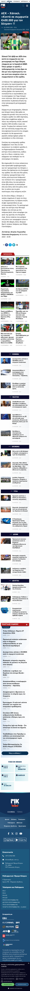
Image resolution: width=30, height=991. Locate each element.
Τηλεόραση (21, 819)
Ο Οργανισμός (6, 879)
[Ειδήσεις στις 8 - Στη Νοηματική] (21, 768)
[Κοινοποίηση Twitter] (10, 244)
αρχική (3, 1)
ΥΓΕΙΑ (16, 491)
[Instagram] (16, 833)
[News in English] (7, 786)
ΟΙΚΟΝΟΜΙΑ (15, 447)
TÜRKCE (19, 812)
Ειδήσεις (14, 819)
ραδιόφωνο (24, 1)
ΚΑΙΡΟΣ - (5, 748)
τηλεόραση (16, 1)
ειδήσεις (9, 1)
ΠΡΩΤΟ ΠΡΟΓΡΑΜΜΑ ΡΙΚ (10, 900)
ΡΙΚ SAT (4, 898)
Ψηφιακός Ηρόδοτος (10, 826)
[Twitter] (12, 833)
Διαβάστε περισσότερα (20, 976)
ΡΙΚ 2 (4, 893)
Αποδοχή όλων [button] (8, 984)
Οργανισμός (22, 826)
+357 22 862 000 (10, 856)
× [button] (28, 963)
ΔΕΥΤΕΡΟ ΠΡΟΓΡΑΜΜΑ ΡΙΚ (11, 902)
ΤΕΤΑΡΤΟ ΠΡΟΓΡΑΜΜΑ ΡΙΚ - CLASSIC (14, 907)
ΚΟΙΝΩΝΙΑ (15, 354)
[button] (2, 979)
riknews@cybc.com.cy (11, 859)
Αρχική (7, 819)
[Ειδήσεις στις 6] (7, 777)
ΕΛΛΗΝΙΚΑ (11, 812)
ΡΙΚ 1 (4, 891)
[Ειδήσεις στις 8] (7, 768)
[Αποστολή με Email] (13, 244)
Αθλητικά (19, 822)
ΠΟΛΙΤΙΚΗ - (5, 740)
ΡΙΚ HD (4, 895)
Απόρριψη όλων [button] (22, 984)
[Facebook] (9, 833)
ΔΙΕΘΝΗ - (5, 648)
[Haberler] (21, 777)
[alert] (15, 976)
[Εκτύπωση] (17, 245)
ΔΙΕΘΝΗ (15, 534)
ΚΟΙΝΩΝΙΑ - (5, 656)
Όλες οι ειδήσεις (14, 753)
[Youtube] (21, 833)
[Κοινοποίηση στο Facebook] (6, 244)
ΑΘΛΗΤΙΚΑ (25, 32)
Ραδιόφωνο (11, 822)
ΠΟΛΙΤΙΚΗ (15, 397)
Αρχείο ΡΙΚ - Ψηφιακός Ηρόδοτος (12, 882)
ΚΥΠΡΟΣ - (5, 635)
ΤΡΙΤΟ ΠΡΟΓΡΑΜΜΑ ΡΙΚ (10, 905)
